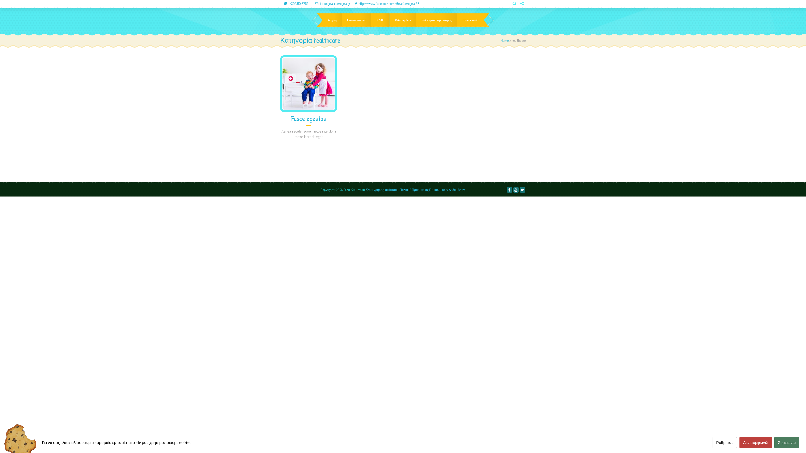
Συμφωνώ (787, 442)
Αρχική (332, 20)
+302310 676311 (300, 3)
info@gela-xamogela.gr (335, 3)
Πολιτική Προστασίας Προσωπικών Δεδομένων (433, 190)
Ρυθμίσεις (724, 442)
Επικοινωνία (470, 20)
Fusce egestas (308, 118)
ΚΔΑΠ (380, 20)
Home (505, 40)
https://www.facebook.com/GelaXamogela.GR (389, 3)
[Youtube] (516, 190)
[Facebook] (509, 190)
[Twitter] (520, 10)
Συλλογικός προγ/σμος (436, 20)
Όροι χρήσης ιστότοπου (382, 190)
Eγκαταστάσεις (356, 20)
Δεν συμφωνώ (755, 442)
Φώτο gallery (403, 20)
